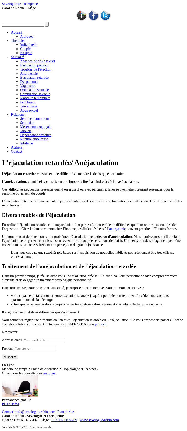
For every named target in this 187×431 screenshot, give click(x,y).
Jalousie (25, 131)
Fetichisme (28, 102)
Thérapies (18, 40)
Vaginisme (27, 86)
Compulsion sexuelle (35, 94)
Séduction (27, 123)
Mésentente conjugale (35, 127)
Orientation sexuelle (34, 90)
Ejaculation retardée (34, 77)
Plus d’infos (10, 404)
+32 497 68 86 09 (64, 420)
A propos (26, 36)
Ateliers (16, 147)
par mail (100, 324)
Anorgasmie (29, 73)
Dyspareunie (29, 82)
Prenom (7, 348)
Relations (17, 114)
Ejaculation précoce (34, 65)
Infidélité (26, 143)
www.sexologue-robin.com (99, 420)
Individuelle (28, 45)
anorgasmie (117, 229)
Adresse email (12, 340)
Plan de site (65, 412)
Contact (16, 151)
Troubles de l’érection (35, 69)
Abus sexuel (29, 110)
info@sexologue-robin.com (35, 412)
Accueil (16, 32)
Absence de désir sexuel (37, 61)
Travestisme (28, 106)
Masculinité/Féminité (35, 98)
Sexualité (17, 57)
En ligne (26, 53)
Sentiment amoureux (35, 118)
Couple (25, 49)
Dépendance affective (35, 135)
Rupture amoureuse (34, 139)
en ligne (49, 373)
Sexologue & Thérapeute (20, 4)
